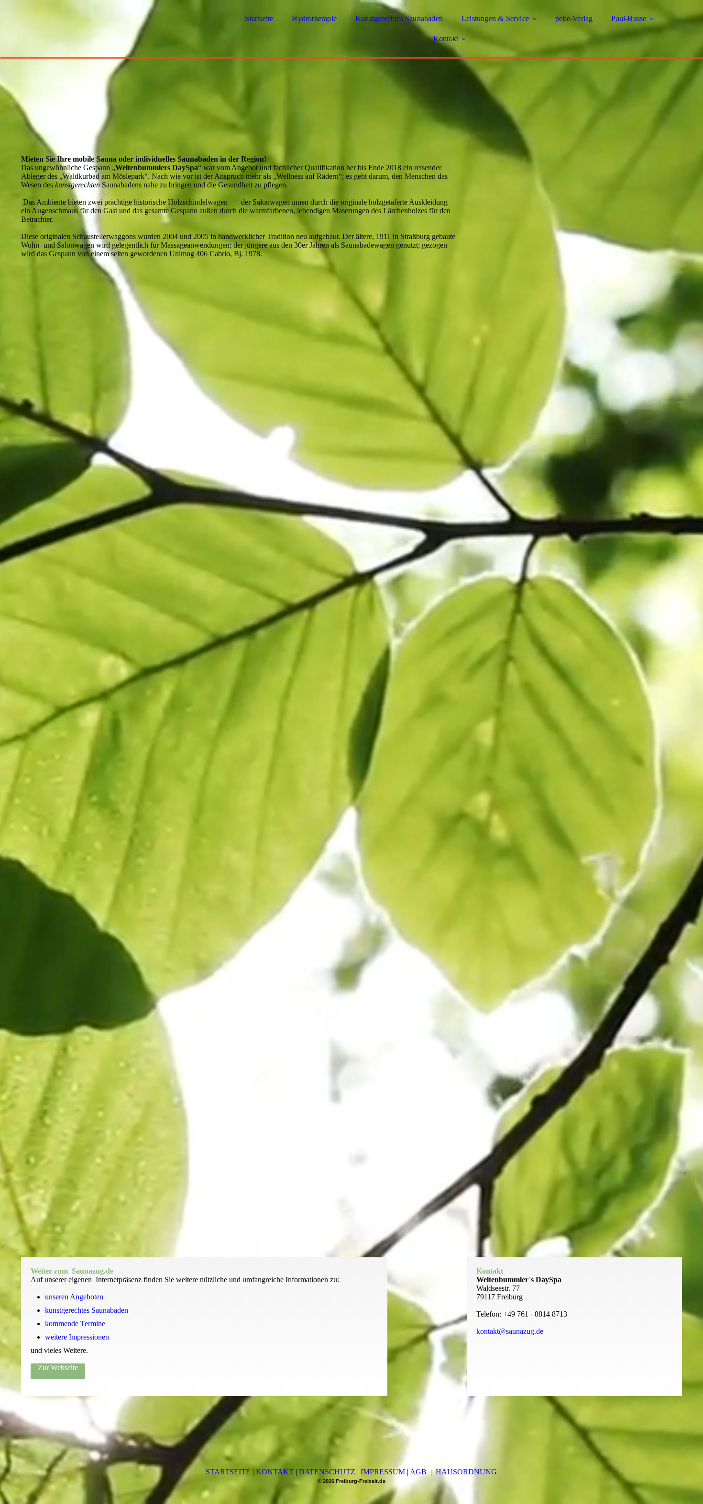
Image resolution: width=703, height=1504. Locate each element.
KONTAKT (275, 1472)
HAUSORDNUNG (466, 1472)
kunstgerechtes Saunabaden (86, 1310)
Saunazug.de (92, 1271)
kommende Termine (75, 1323)
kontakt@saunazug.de (509, 1331)
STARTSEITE (228, 1472)
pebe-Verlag (574, 18)
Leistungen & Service (495, 18)
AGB (418, 1472)
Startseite (259, 18)
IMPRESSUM (383, 1472)
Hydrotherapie (314, 18)
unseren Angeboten (75, 1297)
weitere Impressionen (77, 1337)
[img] (104, 33)
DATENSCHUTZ (327, 1472)
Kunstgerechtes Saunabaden (399, 18)
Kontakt (445, 38)
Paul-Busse (628, 18)
